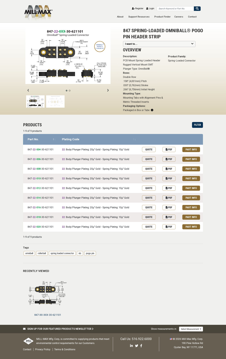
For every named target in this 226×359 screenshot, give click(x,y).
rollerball (42, 253)
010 (38, 178)
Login (151, 8)
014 (38, 197)
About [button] (120, 16)
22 (34, 149)
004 (38, 149)
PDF (170, 149)
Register (139, 8)
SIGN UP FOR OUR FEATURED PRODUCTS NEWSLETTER (59, 328)
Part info (191, 149)
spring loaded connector (62, 253)
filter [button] (197, 124)
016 (38, 207)
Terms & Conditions (64, 349)
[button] (66, 90)
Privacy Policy (42, 349)
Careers (178, 16)
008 (38, 168)
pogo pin (90, 253)
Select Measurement (190, 329)
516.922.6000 (142, 339)
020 (38, 226)
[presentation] (28, 90)
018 (38, 217)
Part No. (33, 139)
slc (80, 253)
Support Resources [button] (138, 16)
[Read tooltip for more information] (152, 110)
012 (38, 188)
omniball (29, 253)
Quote (148, 149)
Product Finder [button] (162, 16)
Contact (192, 16)
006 (38, 159)
